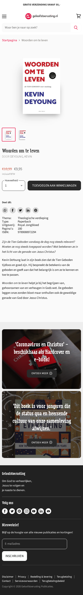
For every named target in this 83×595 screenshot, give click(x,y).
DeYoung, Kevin (21, 156)
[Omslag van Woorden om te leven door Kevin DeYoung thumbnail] (22, 134)
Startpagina (9, 40)
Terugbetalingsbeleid (53, 581)
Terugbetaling (64, 577)
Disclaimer (7, 577)
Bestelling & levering (41, 577)
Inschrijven (14, 556)
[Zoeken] (76, 27)
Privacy (22, 577)
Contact (6, 581)
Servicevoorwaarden (26, 581)
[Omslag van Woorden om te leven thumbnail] (8, 134)
